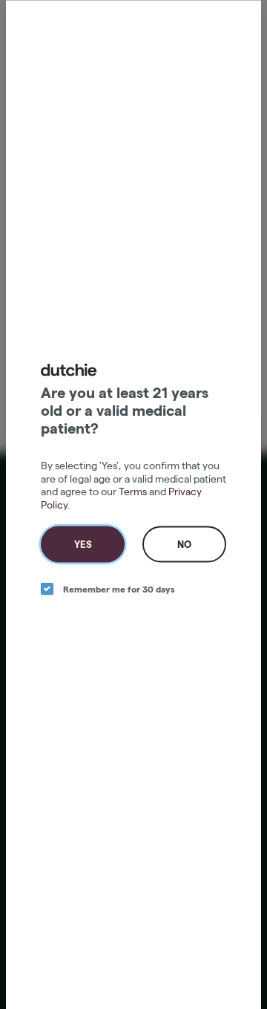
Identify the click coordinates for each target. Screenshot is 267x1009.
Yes (83, 544)
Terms (133, 491)
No (184, 544)
